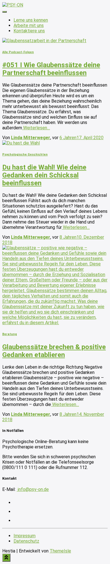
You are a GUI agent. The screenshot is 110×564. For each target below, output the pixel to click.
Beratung (9, 334)
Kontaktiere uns (29, 30)
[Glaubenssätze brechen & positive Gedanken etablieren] (55, 322)
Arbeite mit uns (29, 25)
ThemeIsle (60, 551)
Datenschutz (26, 541)
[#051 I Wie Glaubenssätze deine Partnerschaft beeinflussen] (44, 40)
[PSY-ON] (12, 5)
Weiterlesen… (36, 127)
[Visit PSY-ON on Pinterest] (17, 511)
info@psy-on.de (33, 489)
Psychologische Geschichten (25, 154)
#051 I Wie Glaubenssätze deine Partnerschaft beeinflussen (51, 69)
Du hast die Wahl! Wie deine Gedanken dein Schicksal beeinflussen (44, 175)
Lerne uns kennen (31, 20)
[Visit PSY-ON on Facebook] (17, 520)
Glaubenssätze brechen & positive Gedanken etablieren (54, 351)
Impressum (25, 535)
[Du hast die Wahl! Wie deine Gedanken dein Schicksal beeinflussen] (21, 143)
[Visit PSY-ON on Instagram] (17, 502)
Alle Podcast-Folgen (18, 52)
